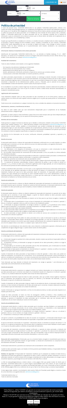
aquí (34, 398)
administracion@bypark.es (30, 57)
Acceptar (30, 402)
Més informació (33, 405)
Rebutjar (37, 402)
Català (64, 2)
